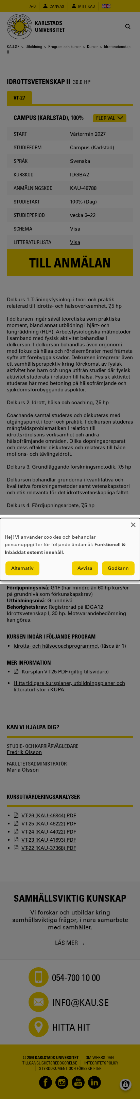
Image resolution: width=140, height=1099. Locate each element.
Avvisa (84, 568)
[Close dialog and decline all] (133, 522)
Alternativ (22, 568)
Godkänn (118, 568)
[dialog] (70, 549)
